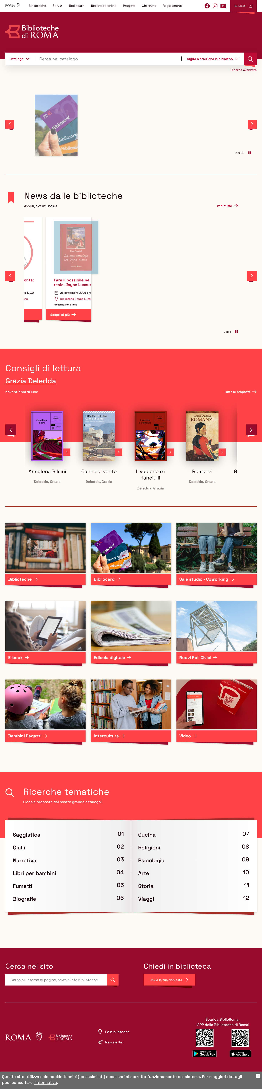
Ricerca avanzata (244, 70)
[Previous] (9, 124)
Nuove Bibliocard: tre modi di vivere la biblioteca (192, 101)
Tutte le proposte (237, 392)
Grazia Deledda (30, 380)
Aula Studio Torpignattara (132, 294)
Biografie (24, 898)
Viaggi (146, 898)
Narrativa (24, 860)
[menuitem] (37, 5)
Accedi (240, 6)
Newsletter (114, 1042)
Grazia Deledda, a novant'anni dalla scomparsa (200, 282)
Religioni (149, 847)
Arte (143, 873)
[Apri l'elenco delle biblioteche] (236, 58)
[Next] (252, 124)
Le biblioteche (117, 1032)
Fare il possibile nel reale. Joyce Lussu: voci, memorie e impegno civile (52, 282)
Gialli (19, 847)
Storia (145, 886)
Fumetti (22, 886)
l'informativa (45, 1082)
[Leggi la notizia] (71, 125)
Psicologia (151, 860)
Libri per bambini (34, 873)
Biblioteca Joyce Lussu (56, 299)
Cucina (147, 834)
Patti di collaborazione (130, 280)
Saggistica (26, 834)
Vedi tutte (224, 206)
